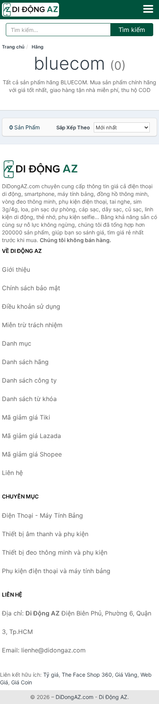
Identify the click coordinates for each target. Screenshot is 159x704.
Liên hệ (12, 473)
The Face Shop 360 (87, 674)
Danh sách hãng (25, 362)
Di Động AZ (113, 697)
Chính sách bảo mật (31, 288)
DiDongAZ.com (74, 697)
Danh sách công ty (29, 380)
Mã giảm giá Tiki (26, 417)
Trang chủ (13, 47)
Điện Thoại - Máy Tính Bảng (42, 515)
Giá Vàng (126, 674)
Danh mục (16, 343)
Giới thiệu (16, 269)
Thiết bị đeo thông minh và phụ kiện (54, 552)
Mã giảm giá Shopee (32, 454)
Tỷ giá (51, 674)
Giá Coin (21, 682)
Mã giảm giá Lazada (31, 436)
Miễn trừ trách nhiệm (32, 325)
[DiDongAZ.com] (41, 9)
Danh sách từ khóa (29, 399)
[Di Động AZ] (40, 169)
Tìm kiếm (131, 29)
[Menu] (148, 9)
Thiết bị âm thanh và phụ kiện (45, 534)
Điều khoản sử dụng (31, 306)
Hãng (38, 47)
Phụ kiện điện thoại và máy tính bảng (56, 571)
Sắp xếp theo (73, 127)
